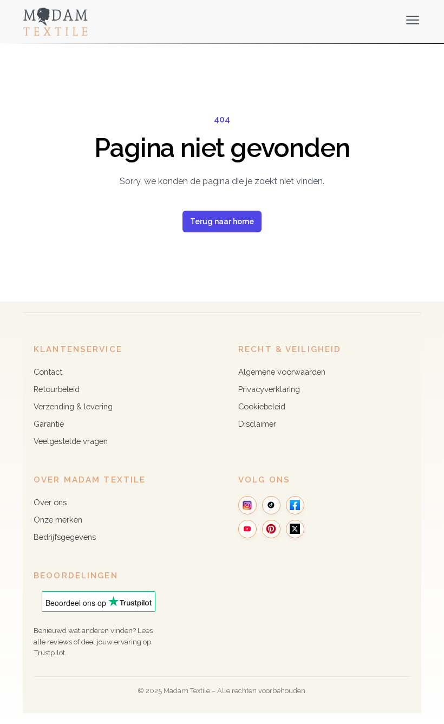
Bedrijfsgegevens (65, 537)
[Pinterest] (271, 529)
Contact (48, 371)
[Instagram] (247, 505)
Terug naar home (222, 221)
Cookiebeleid (261, 406)
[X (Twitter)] (295, 529)
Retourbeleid (57, 389)
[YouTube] (247, 529)
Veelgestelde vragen (71, 441)
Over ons (50, 502)
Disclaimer (257, 423)
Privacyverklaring (269, 389)
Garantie (49, 423)
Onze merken (58, 519)
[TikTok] (271, 505)
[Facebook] (295, 505)
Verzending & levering (73, 406)
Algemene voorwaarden (281, 371)
